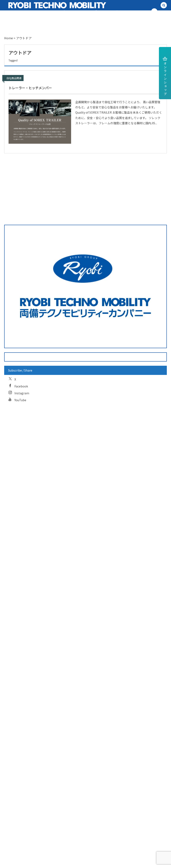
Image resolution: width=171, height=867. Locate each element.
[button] (164, 5)
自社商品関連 (13, 78)
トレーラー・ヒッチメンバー (30, 87)
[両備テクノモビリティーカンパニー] (42, 5)
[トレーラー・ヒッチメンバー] (40, 121)
